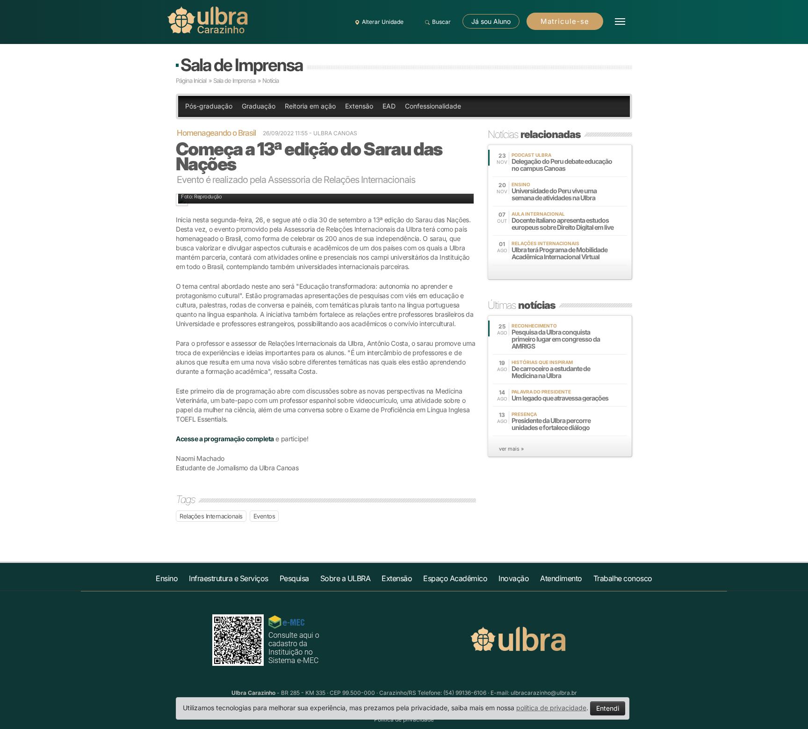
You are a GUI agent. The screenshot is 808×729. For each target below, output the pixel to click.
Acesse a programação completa (225, 439)
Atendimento (561, 578)
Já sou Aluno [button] (491, 21)
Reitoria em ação (310, 106)
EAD (389, 106)
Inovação (513, 578)
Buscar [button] (441, 21)
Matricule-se (565, 21)
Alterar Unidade (383, 21)
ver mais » (511, 448)
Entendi (607, 708)
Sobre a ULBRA (345, 578)
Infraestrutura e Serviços (228, 578)
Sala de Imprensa (241, 64)
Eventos (264, 516)
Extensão (359, 106)
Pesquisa (294, 578)
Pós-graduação (208, 106)
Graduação (258, 106)
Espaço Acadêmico (455, 578)
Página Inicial (191, 80)
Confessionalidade (433, 106)
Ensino (167, 578)
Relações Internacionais (211, 516)
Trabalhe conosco (622, 578)
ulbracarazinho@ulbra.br (544, 692)
